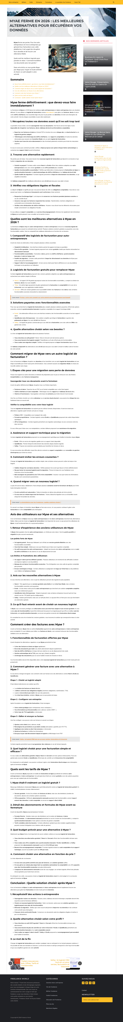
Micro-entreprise (13, 2)
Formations (48, 2)
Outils (31, 2)
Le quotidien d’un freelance (63, 2)
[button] (113, 2)
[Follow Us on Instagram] (90, 983)
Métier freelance (51, 991)
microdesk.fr (50, 112)
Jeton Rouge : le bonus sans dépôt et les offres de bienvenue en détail (97, 134)
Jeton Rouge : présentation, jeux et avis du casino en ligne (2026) (97, 84)
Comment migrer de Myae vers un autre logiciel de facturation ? (33, 88)
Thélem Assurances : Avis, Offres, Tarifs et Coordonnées (30, 963)
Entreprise (39, 2)
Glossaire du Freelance (53, 999)
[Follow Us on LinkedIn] (93, 983)
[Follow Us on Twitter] (86, 983)
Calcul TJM (77, 2)
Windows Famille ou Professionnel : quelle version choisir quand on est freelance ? (103, 169)
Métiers (24, 2)
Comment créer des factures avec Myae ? (26, 93)
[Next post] (79, 963)
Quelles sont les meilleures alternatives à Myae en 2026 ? (31, 86)
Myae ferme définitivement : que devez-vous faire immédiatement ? (34, 84)
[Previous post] (10, 963)
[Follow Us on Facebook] (83, 983)
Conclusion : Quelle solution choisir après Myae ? (28, 97)
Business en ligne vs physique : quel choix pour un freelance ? (96, 59)
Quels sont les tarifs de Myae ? (23, 95)
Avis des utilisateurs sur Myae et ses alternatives (29, 91)
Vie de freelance (51, 987)
